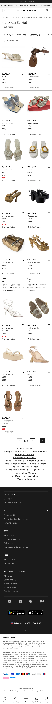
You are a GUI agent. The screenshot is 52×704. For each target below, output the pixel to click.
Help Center (9, 559)
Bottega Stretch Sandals (16, 451)
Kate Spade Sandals (24, 454)
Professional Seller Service (16, 546)
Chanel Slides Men (25, 448)
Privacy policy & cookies (25, 630)
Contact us (9, 563)
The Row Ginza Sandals (16, 469)
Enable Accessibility (26, 1)
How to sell (9, 535)
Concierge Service (12, 502)
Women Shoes (28, 17)
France (6, 691)
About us (8, 575)
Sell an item (9, 543)
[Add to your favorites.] (23, 74)
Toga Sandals (37, 469)
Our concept (9, 498)
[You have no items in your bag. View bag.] (47, 10)
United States (26, 691)
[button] (47, 10)
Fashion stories (11, 591)
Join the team (10, 587)
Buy (5, 511)
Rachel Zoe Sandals (14, 460)
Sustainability (10, 579)
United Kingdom (15, 691)
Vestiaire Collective (14, 571)
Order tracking (10, 515)
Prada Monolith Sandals (24, 457)
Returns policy (10, 522)
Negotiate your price (11, 284)
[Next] (32, 440)
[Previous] (19, 440)
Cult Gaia (15, 17)
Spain (41, 691)
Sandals (41, 17)
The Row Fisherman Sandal (24, 466)
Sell (6, 531)
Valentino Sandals (26, 479)
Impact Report (10, 583)
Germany (35, 691)
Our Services (10, 494)
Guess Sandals (38, 451)
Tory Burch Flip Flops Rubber (25, 475)
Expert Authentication (36, 284)
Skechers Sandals (36, 460)
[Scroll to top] (42, 440)
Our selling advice (12, 539)
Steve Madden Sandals (15, 463)
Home (5, 17)
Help (6, 555)
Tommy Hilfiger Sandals (24, 472)
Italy (46, 691)
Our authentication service (16, 519)
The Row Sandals (37, 463)
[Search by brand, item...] (4, 10)
